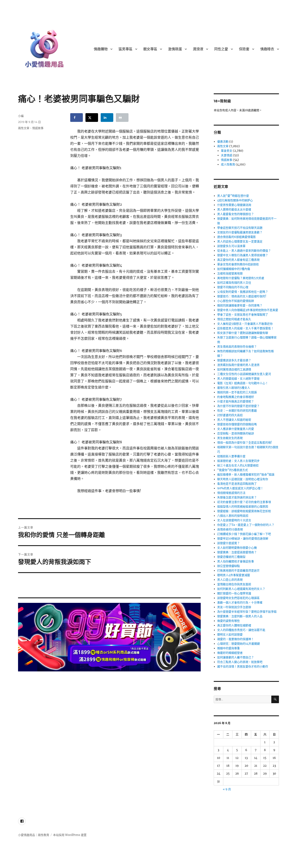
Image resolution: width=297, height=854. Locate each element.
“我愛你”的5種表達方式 (232, 470)
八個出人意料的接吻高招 (232, 516)
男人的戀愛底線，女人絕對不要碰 (238, 378)
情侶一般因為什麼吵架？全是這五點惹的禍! (244, 442)
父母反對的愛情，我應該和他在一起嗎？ (242, 292)
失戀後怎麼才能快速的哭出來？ (237, 497)
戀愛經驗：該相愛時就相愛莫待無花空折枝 (244, 511)
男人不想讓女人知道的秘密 (234, 420)
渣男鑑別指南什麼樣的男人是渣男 (238, 365)
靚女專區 (150, 49)
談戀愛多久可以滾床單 (231, 246)
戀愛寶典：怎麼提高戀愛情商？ (237, 552)
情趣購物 (101, 49)
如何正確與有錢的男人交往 (234, 282)
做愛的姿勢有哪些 (228, 621)
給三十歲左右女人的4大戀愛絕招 (238, 465)
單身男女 (226, 151)
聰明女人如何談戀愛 (230, 634)
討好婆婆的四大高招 (230, 415)
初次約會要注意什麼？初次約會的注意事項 (244, 502)
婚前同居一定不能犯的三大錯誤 (237, 392)
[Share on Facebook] (76, 117)
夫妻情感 (226, 155)
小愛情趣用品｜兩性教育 (33, 835)
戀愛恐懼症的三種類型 (231, 557)
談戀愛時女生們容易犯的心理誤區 (238, 598)
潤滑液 (198, 49)
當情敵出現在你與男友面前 (234, 584)
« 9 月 (227, 789)
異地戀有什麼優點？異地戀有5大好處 (240, 278)
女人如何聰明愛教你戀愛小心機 (237, 548)
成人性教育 (228, 164)
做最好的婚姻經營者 (230, 653)
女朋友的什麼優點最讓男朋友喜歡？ (239, 232)
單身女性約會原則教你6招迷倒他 (238, 264)
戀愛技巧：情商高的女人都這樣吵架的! (241, 296)
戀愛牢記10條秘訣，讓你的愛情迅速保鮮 (242, 538)
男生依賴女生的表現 (230, 438)
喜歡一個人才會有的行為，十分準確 (239, 602)
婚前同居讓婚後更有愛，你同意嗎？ (239, 305)
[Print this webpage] (122, 117)
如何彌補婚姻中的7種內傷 (233, 269)
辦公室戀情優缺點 (228, 566)
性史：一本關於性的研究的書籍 (237, 410)
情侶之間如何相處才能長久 (234, 319)
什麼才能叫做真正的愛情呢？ (235, 401)
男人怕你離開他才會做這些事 (235, 561)
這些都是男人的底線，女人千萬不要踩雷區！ (245, 328)
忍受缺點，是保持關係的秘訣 (235, 433)
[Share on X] (91, 117)
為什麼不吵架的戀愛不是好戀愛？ (238, 406)
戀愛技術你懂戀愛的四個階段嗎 (237, 424)
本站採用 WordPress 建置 (70, 835)
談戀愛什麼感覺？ (228, 543)
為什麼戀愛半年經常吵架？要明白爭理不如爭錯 (247, 612)
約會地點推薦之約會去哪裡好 (235, 397)
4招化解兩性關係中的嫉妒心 (235, 200)
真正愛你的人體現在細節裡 (234, 625)
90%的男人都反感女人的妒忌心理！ (240, 488)
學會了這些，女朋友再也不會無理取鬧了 (242, 314)
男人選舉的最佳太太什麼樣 (234, 209)
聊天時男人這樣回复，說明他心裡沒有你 (242, 479)
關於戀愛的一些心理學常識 (234, 593)
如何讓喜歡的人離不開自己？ (235, 657)
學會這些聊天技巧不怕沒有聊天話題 (239, 228)
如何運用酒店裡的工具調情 (234, 369)
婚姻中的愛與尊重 (228, 648)
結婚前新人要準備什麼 (231, 456)
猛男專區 (125, 49)
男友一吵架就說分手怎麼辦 (234, 607)
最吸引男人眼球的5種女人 (233, 388)
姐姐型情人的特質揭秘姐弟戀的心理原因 (242, 506)
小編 (21, 116)
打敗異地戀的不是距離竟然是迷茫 (238, 570)
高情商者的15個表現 (230, 529)
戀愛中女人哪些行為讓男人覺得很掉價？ (242, 255)
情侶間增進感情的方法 (231, 493)
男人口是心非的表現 (230, 580)
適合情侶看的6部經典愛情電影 (236, 237)
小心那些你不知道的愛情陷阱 (235, 301)
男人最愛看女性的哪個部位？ (235, 214)
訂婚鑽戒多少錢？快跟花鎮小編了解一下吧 (244, 534)
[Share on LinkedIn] (107, 117)
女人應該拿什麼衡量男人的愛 (235, 429)
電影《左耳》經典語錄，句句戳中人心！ (242, 383)
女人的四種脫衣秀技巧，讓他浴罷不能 (241, 630)
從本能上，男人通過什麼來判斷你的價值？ (244, 250)
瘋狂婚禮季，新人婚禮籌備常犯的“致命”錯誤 (245, 474)
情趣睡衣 (267, 49)
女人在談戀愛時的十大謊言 (234, 520)
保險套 (244, 49)
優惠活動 (223, 141)
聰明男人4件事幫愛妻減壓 (233, 575)
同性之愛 (221, 49)
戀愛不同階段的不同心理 (232, 287)
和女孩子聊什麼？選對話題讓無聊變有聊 (242, 333)
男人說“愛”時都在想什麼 (233, 196)
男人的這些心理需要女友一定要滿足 (239, 241)
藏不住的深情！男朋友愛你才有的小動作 (242, 666)
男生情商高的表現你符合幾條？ (237, 346)
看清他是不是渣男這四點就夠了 (237, 484)
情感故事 (37, 128)
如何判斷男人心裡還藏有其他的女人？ (241, 589)
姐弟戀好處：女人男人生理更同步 (238, 461)
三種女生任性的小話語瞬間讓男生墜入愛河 (244, 374)
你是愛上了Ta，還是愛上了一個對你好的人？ (245, 525)
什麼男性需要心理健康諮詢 (234, 205)
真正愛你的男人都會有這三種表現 (238, 260)
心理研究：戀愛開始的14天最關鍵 (238, 644)
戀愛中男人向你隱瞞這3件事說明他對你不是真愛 (247, 310)
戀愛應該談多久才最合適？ (234, 360)
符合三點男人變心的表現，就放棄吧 (239, 662)
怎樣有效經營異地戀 (230, 273)
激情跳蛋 (175, 49)
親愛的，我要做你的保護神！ (235, 639)
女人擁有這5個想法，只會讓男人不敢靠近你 (245, 324)
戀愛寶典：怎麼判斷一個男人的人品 (239, 616)
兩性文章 (23, 128)
